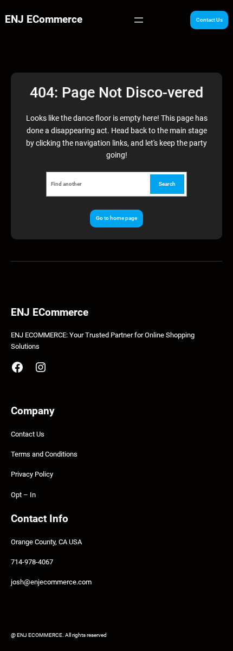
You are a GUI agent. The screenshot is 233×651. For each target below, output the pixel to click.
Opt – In (23, 495)
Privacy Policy (32, 474)
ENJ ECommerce (43, 19)
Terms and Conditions (44, 454)
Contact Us (209, 19)
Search (167, 183)
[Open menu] (138, 20)
